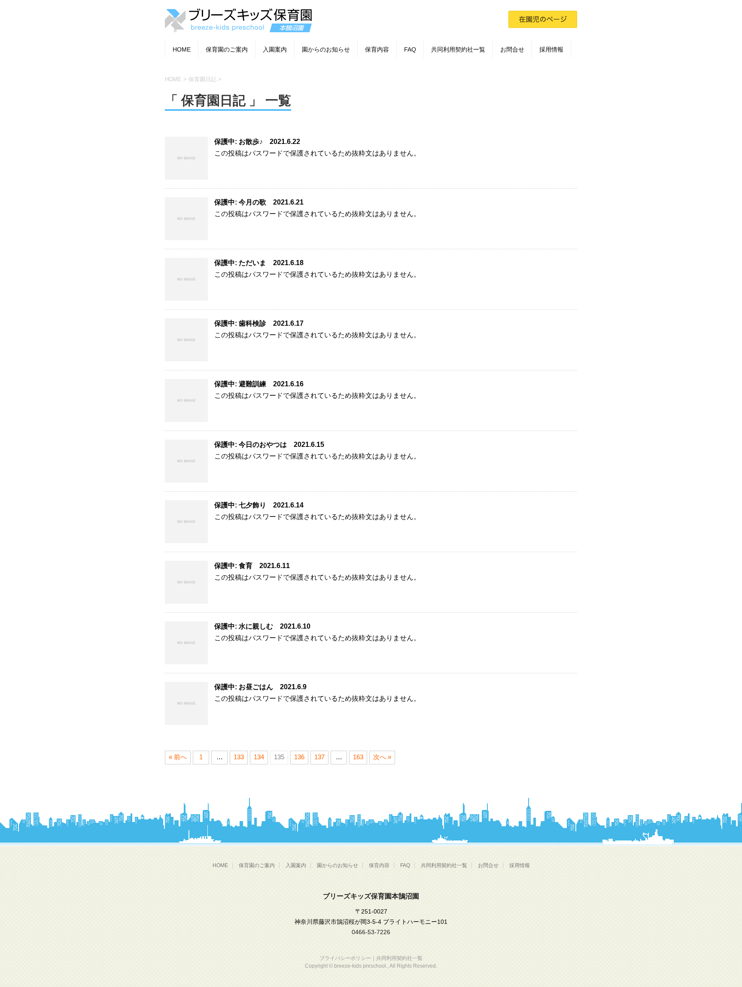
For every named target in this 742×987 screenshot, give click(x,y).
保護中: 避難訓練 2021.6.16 (259, 384)
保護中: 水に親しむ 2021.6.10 (262, 626)
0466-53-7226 (371, 932)
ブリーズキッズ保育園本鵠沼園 (371, 896)
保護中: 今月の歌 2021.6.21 (259, 202)
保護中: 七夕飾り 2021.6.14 (259, 505)
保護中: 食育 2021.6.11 (252, 565)
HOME (182, 49)
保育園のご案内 (227, 49)
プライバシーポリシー (345, 958)
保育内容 (377, 49)
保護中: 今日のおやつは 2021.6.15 (269, 444)
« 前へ (178, 757)
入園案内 (275, 49)
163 (358, 757)
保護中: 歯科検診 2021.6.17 (259, 323)
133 (239, 757)
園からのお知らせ (326, 49)
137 (319, 757)
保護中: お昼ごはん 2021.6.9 (260, 687)
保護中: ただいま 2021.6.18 (259, 262)
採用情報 (551, 49)
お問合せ (512, 49)
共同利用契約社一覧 (458, 49)
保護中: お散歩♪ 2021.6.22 (257, 141)
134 (259, 757)
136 (299, 757)
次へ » (382, 757)
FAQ (410, 49)
